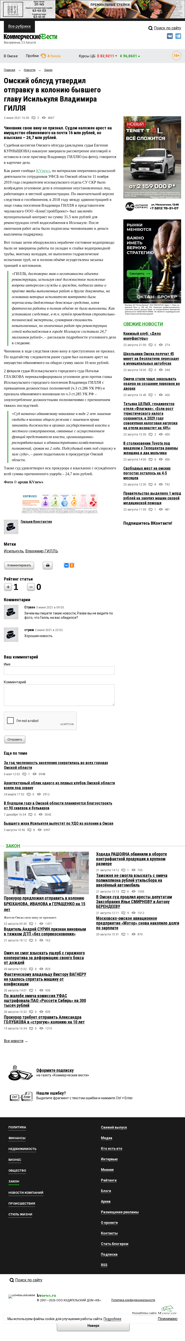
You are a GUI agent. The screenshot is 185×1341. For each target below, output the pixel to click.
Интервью (109, 1159)
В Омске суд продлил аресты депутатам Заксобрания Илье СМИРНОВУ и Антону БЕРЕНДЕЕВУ (134, 901)
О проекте (109, 1223)
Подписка (109, 1254)
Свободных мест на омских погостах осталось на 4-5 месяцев (147, 473)
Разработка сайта (144, 1313)
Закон (13, 845)
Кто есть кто (111, 1148)
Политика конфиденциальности (133, 1300)
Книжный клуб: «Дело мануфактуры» (142, 336)
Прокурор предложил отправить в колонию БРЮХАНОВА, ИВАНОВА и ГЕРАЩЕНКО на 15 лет (44, 903)
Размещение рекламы (120, 1212)
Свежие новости (143, 323)
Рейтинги (109, 1180)
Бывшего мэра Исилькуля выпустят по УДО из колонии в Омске (58, 823)
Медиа (106, 1138)
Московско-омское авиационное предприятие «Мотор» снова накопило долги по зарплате (137, 923)
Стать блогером (114, 1244)
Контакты (109, 1233)
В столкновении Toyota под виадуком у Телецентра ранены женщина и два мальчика (150, 448)
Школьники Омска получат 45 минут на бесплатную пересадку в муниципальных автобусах (151, 358)
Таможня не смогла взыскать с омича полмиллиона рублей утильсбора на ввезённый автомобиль (131, 880)
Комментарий (15, 682)
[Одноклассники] (72, 565)
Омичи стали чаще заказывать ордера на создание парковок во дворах (151, 384)
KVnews (43, 171)
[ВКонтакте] (66, 565)
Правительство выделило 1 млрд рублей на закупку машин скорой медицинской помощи (152, 498)
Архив (106, 1201)
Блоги (106, 1191)
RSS (104, 1265)
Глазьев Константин (36, 522)
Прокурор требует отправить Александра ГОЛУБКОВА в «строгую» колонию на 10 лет (44, 1019)
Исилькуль (14, 551)
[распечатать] (47, 568)
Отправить (14, 739)
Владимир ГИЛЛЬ (41, 551)
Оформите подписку (55, 1070)
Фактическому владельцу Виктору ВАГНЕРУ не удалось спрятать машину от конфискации (45, 979)
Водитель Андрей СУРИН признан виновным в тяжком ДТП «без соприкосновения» (45, 931)
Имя (7, 664)
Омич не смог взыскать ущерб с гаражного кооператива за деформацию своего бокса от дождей (44, 957)
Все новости (13, 1041)
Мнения (107, 1170)
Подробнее (112, 1319)
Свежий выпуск (114, 1127)
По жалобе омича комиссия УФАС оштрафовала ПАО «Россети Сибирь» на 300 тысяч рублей (45, 1000)
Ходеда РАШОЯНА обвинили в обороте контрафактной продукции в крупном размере (131, 858)
